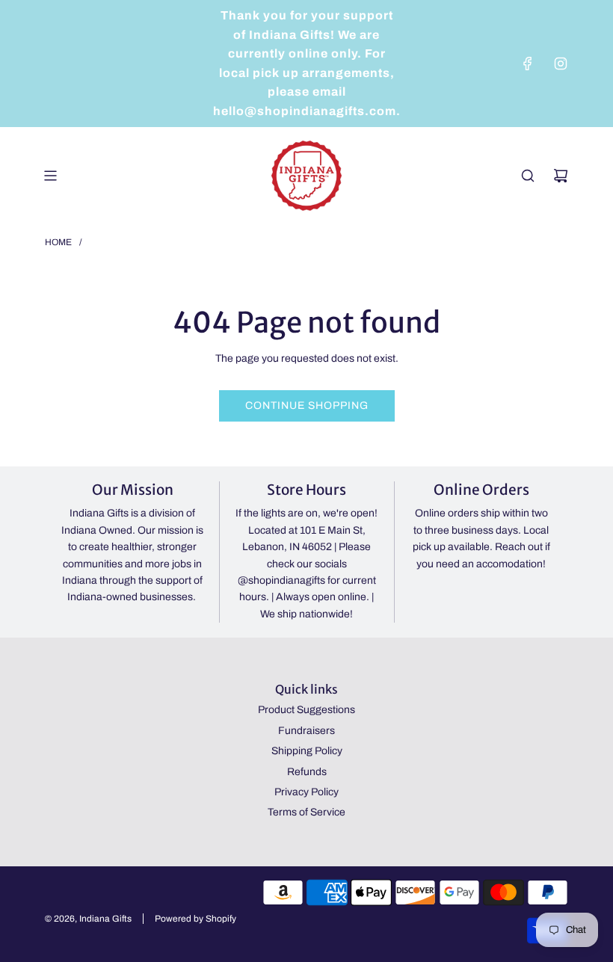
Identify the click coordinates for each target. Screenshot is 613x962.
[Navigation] (50, 175)
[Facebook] (527, 63)
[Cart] (560, 175)
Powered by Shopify (195, 918)
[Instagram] (560, 63)
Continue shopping (307, 405)
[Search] (527, 175)
